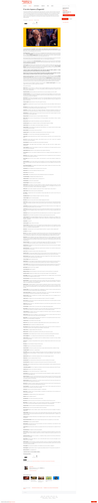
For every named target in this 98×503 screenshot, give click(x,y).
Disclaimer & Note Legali (45, 498)
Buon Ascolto (66, 8)
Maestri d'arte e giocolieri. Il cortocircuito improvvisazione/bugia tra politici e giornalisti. (41, 481)
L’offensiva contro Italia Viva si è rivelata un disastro (26, 480)
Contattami (57, 497)
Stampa (37, 23)
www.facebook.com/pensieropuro (33, 470)
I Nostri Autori (53, 497)
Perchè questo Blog (42, 497)
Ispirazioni (46, 497)
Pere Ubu (65, 10)
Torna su (25, 492)
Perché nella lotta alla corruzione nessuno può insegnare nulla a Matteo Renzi (34, 481)
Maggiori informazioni (12, 501)
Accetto (94, 501)
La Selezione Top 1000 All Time (69, 15)
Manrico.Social (28, 2)
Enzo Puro (31, 466)
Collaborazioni (53, 498)
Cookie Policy (50, 498)
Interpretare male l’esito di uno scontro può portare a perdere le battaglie (49, 481)
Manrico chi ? (49, 497)
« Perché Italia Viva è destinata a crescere (37, 487)
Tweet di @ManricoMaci (66, 22)
